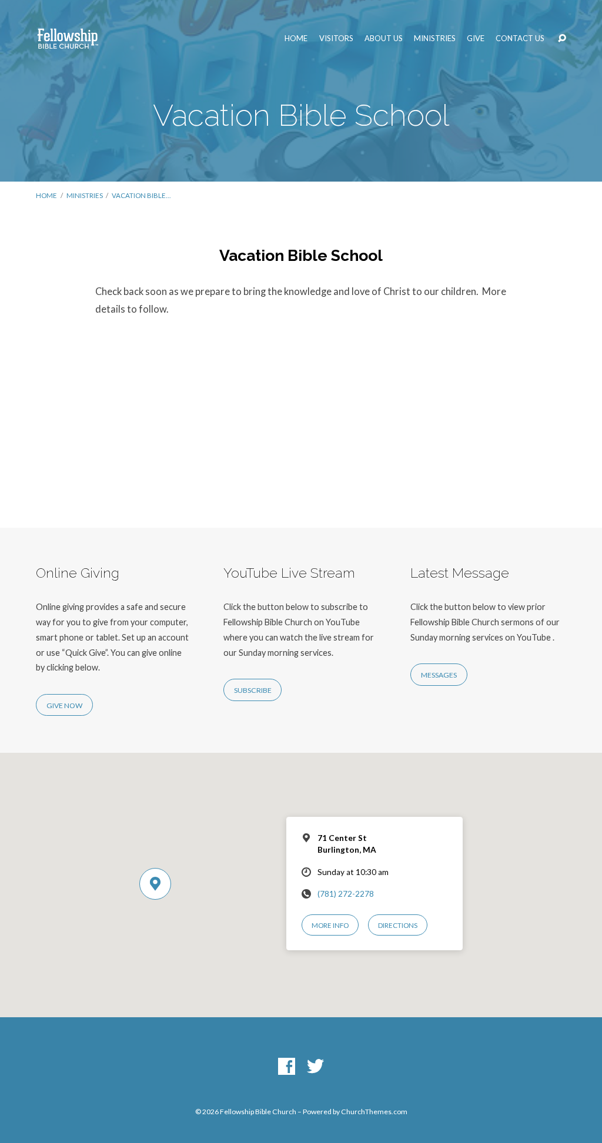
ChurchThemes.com (374, 1111)
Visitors (336, 38)
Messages (439, 675)
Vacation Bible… (141, 195)
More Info (330, 925)
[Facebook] (286, 1066)
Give (475, 38)
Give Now (64, 705)
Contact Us (520, 38)
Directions (397, 925)
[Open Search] (562, 39)
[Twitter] (315, 1066)
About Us (383, 38)
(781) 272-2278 (345, 894)
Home (296, 38)
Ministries (435, 38)
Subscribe (253, 690)
